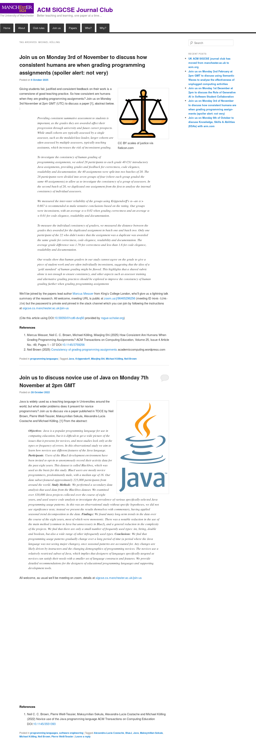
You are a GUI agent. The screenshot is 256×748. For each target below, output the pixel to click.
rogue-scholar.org (112, 318)
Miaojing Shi (98, 358)
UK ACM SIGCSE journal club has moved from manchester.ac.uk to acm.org (209, 63)
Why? (103, 28)
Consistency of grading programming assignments (84, 349)
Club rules (39, 28)
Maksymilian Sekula (151, 733)
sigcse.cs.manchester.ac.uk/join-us (46, 308)
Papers (73, 28)
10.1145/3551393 (44, 724)
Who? (88, 28)
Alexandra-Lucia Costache (109, 733)
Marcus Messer (83, 293)
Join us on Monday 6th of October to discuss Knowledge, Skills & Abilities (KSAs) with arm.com (211, 122)
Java (71, 358)
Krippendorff (82, 358)
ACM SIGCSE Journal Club (75, 9)
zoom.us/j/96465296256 (119, 298)
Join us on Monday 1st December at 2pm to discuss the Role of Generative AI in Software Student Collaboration (212, 92)
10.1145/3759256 (73, 344)
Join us (56, 28)
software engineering (71, 733)
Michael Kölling (114, 358)
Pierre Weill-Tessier (62, 736)
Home (6, 28)
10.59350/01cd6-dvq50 (69, 318)
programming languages (44, 358)
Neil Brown (130, 358)
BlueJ (128, 733)
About (21, 28)
